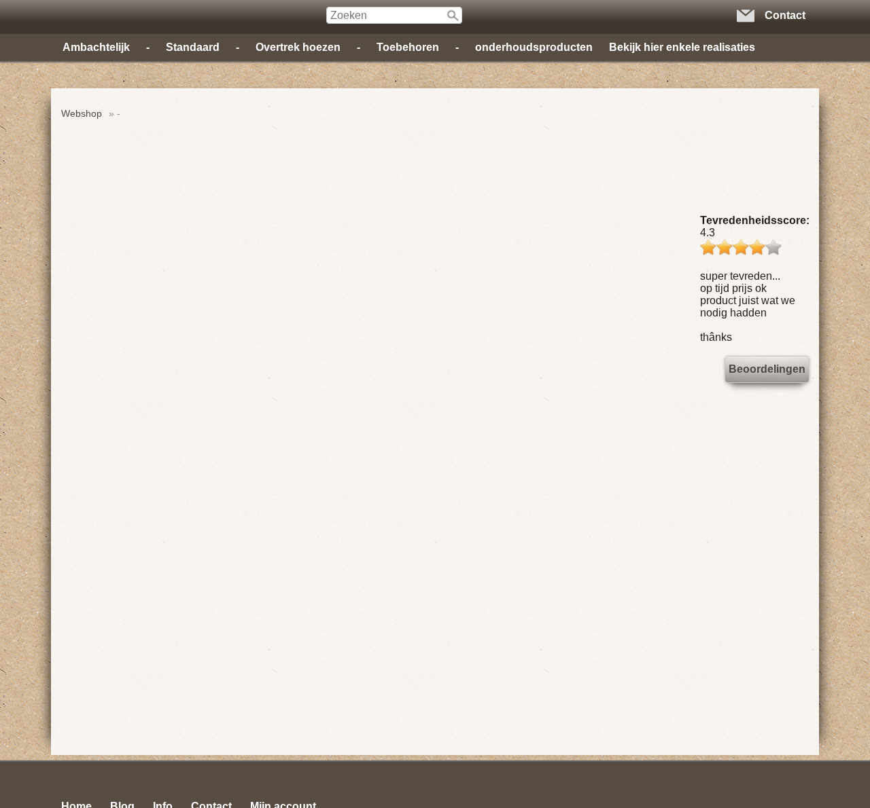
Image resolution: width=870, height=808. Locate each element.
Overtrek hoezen (298, 47)
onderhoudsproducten (534, 47)
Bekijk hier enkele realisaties (682, 47)
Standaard (193, 47)
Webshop (81, 113)
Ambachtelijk (96, 47)
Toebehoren (408, 47)
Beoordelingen (767, 369)
